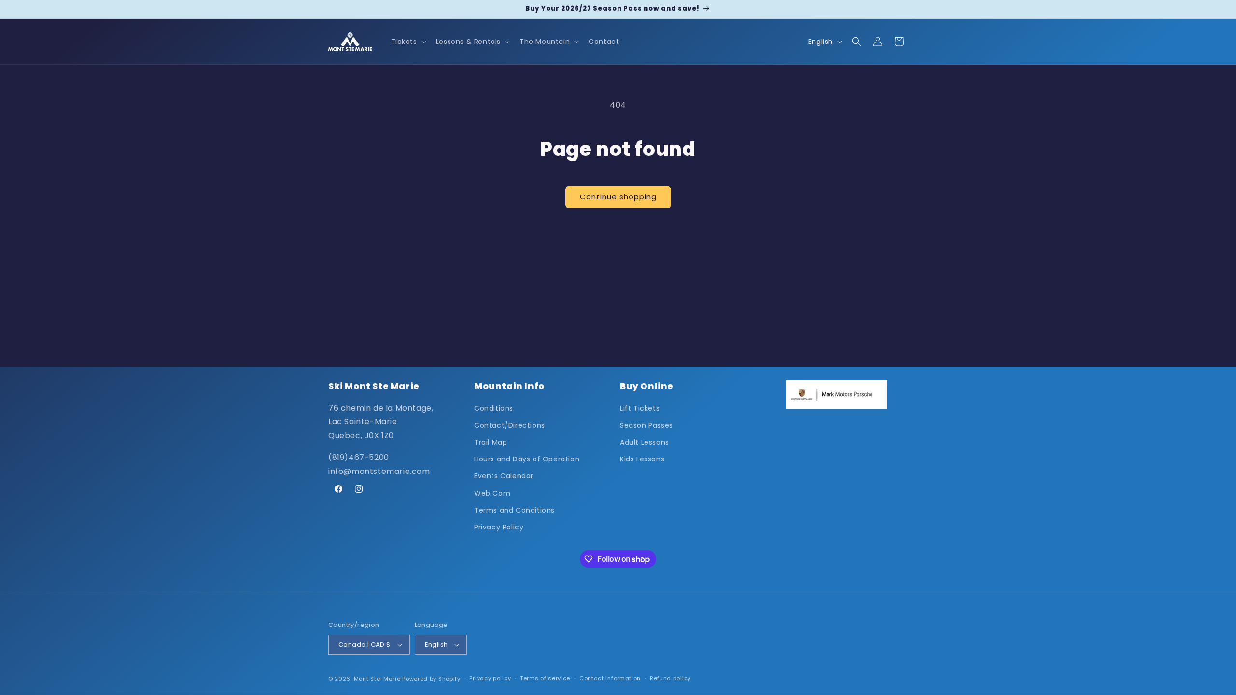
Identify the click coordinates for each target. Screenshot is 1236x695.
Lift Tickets (640, 408)
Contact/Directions (509, 425)
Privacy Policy (498, 527)
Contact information (610, 678)
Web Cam (492, 493)
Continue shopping (618, 197)
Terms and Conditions (514, 510)
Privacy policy (490, 678)
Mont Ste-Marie (377, 678)
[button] (407, 41)
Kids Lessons (642, 459)
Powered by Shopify (431, 678)
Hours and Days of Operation (526, 459)
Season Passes (646, 425)
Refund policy (670, 678)
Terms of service (545, 678)
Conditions (493, 408)
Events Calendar (504, 476)
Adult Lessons (644, 442)
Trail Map (490, 442)
